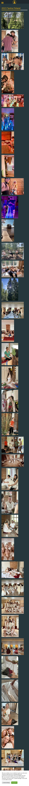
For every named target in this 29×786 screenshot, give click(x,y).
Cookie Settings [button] (6, 782)
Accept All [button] (14, 782)
